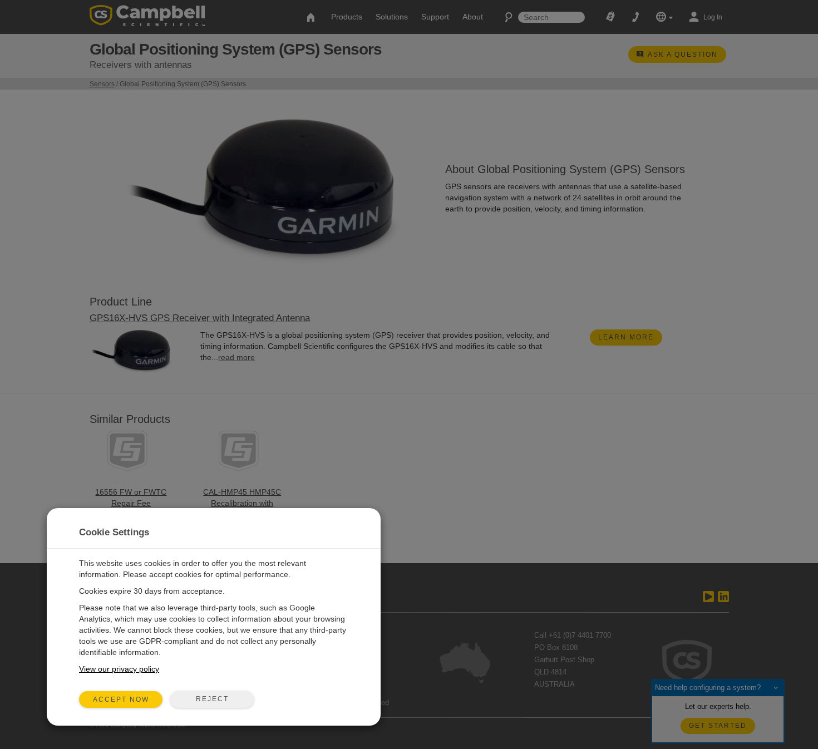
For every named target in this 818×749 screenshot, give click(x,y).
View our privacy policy (119, 668)
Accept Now (121, 699)
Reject (212, 699)
